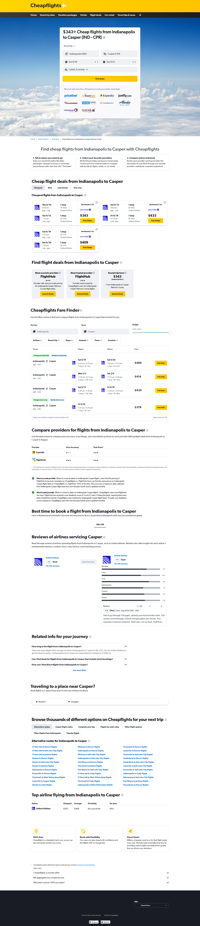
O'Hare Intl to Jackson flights (44, 754)
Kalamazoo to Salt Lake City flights (138, 777)
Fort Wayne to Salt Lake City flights (93, 770)
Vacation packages (67, 15)
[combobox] (69, 46)
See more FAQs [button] (79, 670)
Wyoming (55, 139)
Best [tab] (50, 188)
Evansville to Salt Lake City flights (138, 770)
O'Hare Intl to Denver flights (44, 747)
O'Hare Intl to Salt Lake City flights (47, 751)
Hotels (83, 15)
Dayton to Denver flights (43, 758)
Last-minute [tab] (63, 188)
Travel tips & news (126, 15)
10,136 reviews (52, 566)
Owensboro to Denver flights (135, 785)
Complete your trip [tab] (86, 727)
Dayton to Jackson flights (43, 766)
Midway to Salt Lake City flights (92, 754)
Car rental (109, 15)
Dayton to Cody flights (42, 785)
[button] (104, 37)
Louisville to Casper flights (43, 781)
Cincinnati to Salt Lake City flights (138, 754)
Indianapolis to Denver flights (91, 751)
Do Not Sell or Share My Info (91, 915)
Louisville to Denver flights (135, 751)
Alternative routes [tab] (42, 727)
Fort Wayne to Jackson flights (135, 781)
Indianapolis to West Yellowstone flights (95, 785)
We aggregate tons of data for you (48, 877)
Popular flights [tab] (73, 733)
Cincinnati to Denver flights (135, 747)
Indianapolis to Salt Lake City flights (93, 758)
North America (43, 139)
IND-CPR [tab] (100, 524)
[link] (48, 294)
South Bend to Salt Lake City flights (138, 762)
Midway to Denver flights (89, 747)
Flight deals (95, 15)
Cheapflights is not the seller (46, 872)
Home (34, 15)
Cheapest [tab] (38, 188)
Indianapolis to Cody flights (135, 773)
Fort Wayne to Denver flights (90, 762)
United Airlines (52, 558)
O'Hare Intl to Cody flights (89, 773)
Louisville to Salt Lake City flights (137, 766)
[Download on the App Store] (105, 922)
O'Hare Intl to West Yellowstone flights (94, 777)
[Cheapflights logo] (46, 6)
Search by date (47, 15)
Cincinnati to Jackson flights (90, 766)
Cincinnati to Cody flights (89, 781)
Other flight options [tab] (133, 727)
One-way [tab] (78, 188)
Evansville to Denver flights (44, 773)
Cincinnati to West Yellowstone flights (48, 777)
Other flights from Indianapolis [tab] (47, 733)
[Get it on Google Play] (93, 922)
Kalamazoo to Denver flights (44, 770)
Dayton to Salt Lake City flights (45, 762)
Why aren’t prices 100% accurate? (49, 882)
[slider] (170, 332)
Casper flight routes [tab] (64, 727)
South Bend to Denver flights (135, 758)
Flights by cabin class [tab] (110, 727)
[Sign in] (140, 15)
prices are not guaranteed (86, 865)
